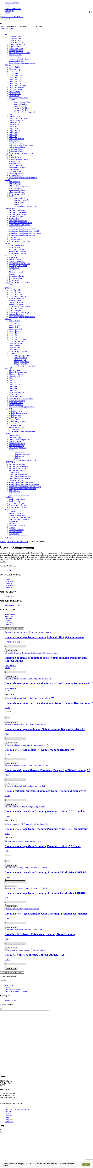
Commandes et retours (13, 989)
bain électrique (19, 202)
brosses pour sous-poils (17, 42)
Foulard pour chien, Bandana (19, 264)
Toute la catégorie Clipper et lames (21, 153)
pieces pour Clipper (16, 149)
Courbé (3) (8, 618)
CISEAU (8, 65)
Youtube (8, 1113)
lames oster (13, 137)
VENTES (8, 284)
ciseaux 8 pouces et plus (17, 85)
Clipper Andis (14, 124)
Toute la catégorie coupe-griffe (24, 112)
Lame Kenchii (14, 141)
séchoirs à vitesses (15, 157)
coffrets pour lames (16, 143)
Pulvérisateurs (14, 280)
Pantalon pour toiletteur (17, 251)
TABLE (7, 180)
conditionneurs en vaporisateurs (20, 223)
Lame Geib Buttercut (16, 139)
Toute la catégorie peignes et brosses (22, 63)
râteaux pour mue (15, 55)
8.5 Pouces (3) (10, 587)
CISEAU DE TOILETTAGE (17, 542)
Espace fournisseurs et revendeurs (17, 1109)
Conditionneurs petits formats (19, 225)
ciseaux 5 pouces (15, 79)
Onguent (12, 274)
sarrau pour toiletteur (16, 249)
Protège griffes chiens (21, 108)
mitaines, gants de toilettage (19, 59)
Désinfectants (14, 268)
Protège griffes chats (21, 110)
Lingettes (12, 270)
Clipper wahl (13, 126)
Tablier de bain (14, 247)
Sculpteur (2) (9, 625)
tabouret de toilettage (16, 192)
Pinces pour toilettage (16, 276)
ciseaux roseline (14, 92)
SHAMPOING (10, 208)
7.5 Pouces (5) (10, 583)
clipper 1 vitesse (15, 116)
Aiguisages (13, 257)
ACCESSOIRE (10, 255)
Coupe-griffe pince (20, 104)
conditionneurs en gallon (18, 221)
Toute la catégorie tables (17, 194)
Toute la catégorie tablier (18, 253)
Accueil (3, 542)
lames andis (13, 133)
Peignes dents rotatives (17, 45)
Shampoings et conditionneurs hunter (22, 235)
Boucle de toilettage (16, 260)
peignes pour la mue (16, 49)
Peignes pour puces (16, 51)
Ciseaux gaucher (15, 69)
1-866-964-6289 (7, 28)
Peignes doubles (15, 47)
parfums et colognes (16, 227)
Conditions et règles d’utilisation (16, 991)
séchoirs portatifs (15, 163)
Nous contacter (10, 985)
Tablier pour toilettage (17, 245)
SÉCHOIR (8, 155)
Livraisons (8, 987)
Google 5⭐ (9, 1120)
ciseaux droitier (14, 67)
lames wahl (13, 135)
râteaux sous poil (15, 57)
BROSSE (8, 34)
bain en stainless (19, 198)
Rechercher (4, 19)
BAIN (11, 196)
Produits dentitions (15, 278)
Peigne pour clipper (16, 151)
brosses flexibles (15, 38)
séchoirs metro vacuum (17, 167)
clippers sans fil (14, 122)
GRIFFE (12, 100)
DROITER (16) (10, 570)
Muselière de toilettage (17, 272)
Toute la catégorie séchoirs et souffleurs (23, 178)
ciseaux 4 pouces (15, 77)
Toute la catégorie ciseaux (18, 98)
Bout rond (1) (9, 616)
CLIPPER (8, 114)
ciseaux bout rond (15, 75)
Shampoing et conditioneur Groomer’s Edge (25, 233)
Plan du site (9, 1122)
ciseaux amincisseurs (16, 88)
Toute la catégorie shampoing (19, 241)
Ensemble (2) (9, 622)
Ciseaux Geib (14, 96)
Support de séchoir (15, 176)
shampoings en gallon (17, 210)
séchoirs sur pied (15, 161)
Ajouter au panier (11, 651)
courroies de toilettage (17, 190)
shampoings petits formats (18, 212)
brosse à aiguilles (15, 36)
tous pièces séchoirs (16, 169)
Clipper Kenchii (15, 131)
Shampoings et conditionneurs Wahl (22, 229)
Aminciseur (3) (10, 614)
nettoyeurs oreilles (15, 239)
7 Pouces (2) (9, 581)
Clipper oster (13, 128)
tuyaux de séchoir (15, 171)
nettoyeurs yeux (14, 237)
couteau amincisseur (16, 61)
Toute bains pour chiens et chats (25, 206)
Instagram (8, 1115)
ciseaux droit (13, 73)
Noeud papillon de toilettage (19, 266)
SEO (6, 1107)
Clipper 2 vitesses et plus (18, 118)
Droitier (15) (9, 596)
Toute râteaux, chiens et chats (19, 53)
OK (86, 1164)
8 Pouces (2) (9, 585)
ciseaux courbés (14, 71)
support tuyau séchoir (16, 174)
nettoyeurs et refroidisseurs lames (21, 145)
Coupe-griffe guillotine (22, 102)
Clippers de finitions (16, 120)
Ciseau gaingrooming (16, 90)
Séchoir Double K (15, 165)
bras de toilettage (15, 188)
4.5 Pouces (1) (10, 579)
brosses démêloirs (15, 40)
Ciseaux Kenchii (15, 94)
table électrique (14, 182)
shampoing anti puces (16, 217)
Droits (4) (8, 620)
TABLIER (8, 243)
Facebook (8, 1111)
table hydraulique (15, 184)
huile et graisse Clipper (17, 147)
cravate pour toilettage (17, 262)
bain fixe (17, 204)
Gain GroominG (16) (12, 605)
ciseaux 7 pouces (15, 83)
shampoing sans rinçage (17, 214)
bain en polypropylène (22, 200)
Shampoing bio (14, 219)
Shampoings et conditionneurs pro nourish (24, 231)
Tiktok (7, 1117)
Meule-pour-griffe (20, 106)
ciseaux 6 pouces (15, 81)
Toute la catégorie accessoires (19, 282)
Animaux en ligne (11, 1000)
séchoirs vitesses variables (18, 159)
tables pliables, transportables (19, 186)
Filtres (3, 561)
